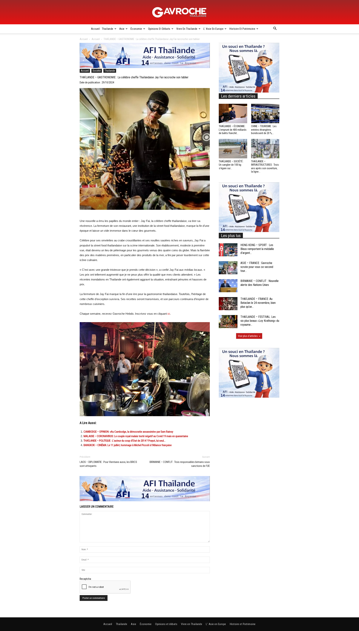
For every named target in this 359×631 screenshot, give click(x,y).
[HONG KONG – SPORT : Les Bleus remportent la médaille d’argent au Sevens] (228, 249)
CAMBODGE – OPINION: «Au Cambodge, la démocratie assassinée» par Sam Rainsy (128, 431)
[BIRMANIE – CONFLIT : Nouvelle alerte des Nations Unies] (228, 285)
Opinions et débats (159, 28)
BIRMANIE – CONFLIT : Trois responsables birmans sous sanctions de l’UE (180, 464)
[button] (274, 28)
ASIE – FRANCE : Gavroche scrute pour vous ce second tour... (256, 267)
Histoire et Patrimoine (242, 28)
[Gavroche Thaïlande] (179, 12)
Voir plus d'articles (248, 335)
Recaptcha (85, 578)
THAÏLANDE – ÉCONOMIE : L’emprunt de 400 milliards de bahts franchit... (232, 129)
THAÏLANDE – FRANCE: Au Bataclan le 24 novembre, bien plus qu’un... (258, 302)
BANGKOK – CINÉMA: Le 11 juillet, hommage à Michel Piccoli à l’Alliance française (128, 445)
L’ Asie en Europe (213, 28)
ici (169, 313)
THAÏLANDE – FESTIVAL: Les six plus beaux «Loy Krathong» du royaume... (259, 320)
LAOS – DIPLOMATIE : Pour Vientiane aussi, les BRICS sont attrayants (108, 464)
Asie (122, 28)
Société (97, 70)
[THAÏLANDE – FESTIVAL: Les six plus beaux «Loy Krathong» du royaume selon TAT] (228, 321)
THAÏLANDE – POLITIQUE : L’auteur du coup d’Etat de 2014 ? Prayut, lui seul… (124, 440)
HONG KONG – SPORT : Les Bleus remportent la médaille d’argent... (257, 249)
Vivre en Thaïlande (186, 28)
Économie (136, 28)
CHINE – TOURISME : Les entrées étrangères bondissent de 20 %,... (264, 129)
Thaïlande (107, 28)
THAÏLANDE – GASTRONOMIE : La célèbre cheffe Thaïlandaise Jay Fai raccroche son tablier (134, 77)
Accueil (95, 28)
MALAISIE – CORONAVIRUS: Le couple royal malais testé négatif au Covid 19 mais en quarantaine (136, 436)
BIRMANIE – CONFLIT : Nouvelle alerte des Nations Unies (259, 283)
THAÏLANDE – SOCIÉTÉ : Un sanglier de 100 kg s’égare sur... (231, 165)
